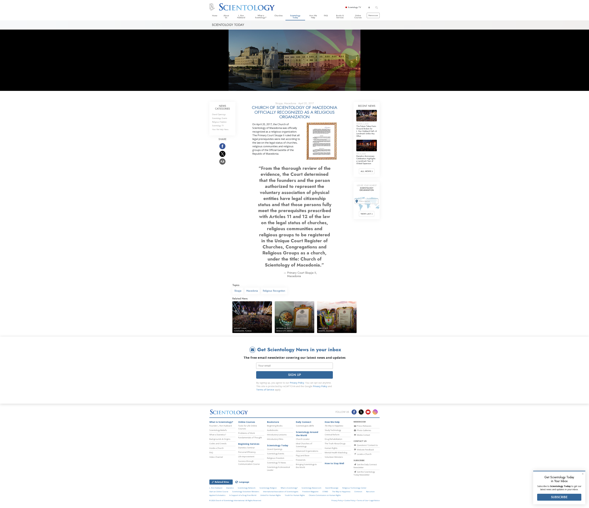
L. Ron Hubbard (241, 16)
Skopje (237, 291)
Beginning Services (248, 443)
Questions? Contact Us (367, 445)
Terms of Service (265, 389)
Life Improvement (246, 456)
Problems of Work (246, 433)
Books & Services (340, 16)
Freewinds (301, 460)
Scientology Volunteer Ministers (245, 491)
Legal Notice (375, 500)
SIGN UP (294, 375)
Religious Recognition (274, 291)
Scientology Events (219, 118)
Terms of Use (362, 500)
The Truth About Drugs (335, 443)
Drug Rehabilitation (333, 439)
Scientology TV (354, 7)
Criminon (358, 491)
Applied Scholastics (217, 495)
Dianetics (230, 488)
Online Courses (358, 16)
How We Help (313, 16)
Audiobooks (272, 430)
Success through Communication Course (249, 462)
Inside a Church (216, 448)
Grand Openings (219, 114)
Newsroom (373, 15)
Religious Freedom (219, 121)
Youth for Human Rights (295, 495)
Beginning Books (275, 425)
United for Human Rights (270, 495)
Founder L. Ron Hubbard (220, 425)
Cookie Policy (349, 500)
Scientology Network (246, 488)
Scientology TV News (276, 462)
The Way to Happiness (341, 491)
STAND (325, 491)
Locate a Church (363, 454)
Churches (278, 15)
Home (214, 15)
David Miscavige (331, 488)
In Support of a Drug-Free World (242, 495)
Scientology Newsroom (311, 488)
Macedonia (252, 291)
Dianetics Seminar (246, 447)
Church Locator (303, 439)
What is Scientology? (260, 16)
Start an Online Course (218, 491)
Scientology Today (295, 16)
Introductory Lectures (277, 434)
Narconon (370, 491)
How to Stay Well (334, 463)
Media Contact (363, 435)
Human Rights (331, 448)
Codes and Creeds (218, 443)
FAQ (326, 15)
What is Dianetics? (217, 434)
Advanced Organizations (307, 451)
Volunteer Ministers (334, 457)
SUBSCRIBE (559, 497)
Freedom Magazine (310, 491)
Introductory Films (275, 439)
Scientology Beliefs (218, 430)
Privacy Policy (297, 382)
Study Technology (333, 430)
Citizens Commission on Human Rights (325, 495)
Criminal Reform (332, 434)
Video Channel (216, 457)
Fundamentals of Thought (250, 437)
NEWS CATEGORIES (222, 107)
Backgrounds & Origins (219, 439)
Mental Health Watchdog (336, 452)
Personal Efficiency (247, 452)
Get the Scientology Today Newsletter (364, 473)
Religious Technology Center (354, 488)
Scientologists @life (305, 425)
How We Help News (220, 129)
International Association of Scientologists (280, 491)
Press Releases (363, 425)
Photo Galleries (363, 430)
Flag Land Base (302, 455)
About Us (226, 16)
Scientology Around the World (307, 434)
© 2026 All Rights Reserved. (235, 500)
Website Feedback (365, 449)
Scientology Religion (268, 488)
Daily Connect (303, 421)
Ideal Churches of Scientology (304, 445)
